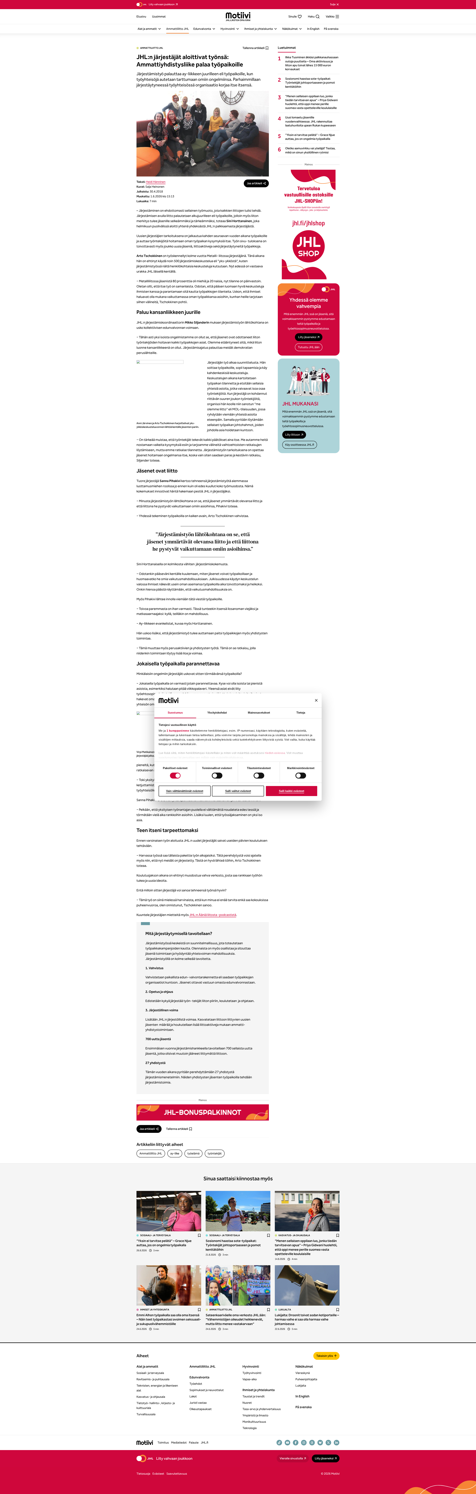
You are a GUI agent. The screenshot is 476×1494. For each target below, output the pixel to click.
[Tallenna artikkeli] (199, 1235)
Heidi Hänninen (155, 182)
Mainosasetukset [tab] (259, 712)
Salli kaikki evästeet (291, 791)
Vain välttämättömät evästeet (184, 791)
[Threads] (312, 1443)
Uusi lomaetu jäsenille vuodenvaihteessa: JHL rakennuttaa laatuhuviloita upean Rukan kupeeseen (310, 121)
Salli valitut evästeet (238, 791)
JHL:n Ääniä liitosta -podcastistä (212, 915)
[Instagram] (304, 1443)
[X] (328, 1443)
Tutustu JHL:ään (308, 347)
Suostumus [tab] (175, 712)
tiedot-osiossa (275, 753)
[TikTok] (279, 1443)
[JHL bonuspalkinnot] (202, 1112)
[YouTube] (287, 1443)
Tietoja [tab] (300, 712)
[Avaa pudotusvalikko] (159, 29)
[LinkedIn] (337, 1443)
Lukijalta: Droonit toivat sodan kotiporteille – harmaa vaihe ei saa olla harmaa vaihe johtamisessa (307, 1319)
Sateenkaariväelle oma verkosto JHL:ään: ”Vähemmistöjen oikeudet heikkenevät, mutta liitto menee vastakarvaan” (236, 1319)
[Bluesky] (320, 1443)
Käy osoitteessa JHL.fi (299, 444)
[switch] (217, 776)
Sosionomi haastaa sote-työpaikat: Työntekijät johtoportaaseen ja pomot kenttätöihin (310, 82)
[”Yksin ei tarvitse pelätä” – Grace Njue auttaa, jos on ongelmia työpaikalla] (168, 1211)
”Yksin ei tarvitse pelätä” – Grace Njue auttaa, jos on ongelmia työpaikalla (310, 137)
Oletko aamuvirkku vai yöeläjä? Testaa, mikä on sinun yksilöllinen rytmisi (310, 150)
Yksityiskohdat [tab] (217, 712)
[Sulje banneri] (316, 700)
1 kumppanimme (178, 730)
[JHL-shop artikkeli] (309, 224)
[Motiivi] (238, 16)
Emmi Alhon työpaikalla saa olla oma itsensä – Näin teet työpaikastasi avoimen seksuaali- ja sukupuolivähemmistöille (168, 1319)
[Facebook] (296, 1443)
